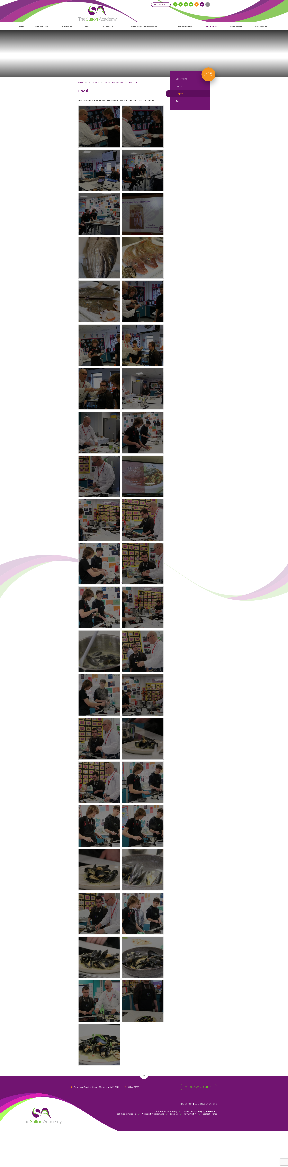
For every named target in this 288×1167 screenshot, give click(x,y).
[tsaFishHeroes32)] (142, 782)
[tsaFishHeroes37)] (99, 913)
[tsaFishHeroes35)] (99, 869)
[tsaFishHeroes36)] (142, 869)
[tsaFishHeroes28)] (142, 695)
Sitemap (174, 1114)
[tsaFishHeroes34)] (142, 826)
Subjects (133, 82)
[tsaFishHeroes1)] (99, 301)
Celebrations (181, 79)
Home (80, 82)
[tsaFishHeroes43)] (99, 1044)
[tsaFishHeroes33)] (99, 826)
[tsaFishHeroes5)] (99, 214)
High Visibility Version (126, 1114)
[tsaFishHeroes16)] (142, 432)
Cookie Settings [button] (210, 1114)
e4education (211, 1111)
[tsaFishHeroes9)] (99, 126)
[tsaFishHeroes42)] (142, 1001)
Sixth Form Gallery (114, 82)
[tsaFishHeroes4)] (142, 214)
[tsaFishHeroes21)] (99, 563)
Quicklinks (163, 5)
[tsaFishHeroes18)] (142, 476)
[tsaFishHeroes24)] (142, 607)
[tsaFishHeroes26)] (142, 651)
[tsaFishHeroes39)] (99, 957)
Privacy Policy (190, 1114)
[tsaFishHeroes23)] (99, 607)
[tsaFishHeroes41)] (99, 1001)
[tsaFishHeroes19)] (99, 520)
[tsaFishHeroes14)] (142, 388)
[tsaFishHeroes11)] (99, 345)
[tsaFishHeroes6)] (142, 170)
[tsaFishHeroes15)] (99, 432)
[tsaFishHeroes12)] (142, 345)
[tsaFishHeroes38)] (142, 913)
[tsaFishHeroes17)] (99, 476)
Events (179, 86)
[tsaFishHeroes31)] (99, 782)
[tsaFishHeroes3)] (99, 257)
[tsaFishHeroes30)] (142, 738)
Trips (178, 101)
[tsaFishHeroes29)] (99, 738)
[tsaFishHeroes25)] (99, 651)
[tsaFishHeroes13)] (99, 388)
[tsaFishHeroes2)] (142, 257)
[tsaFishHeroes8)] (142, 126)
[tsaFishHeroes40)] (142, 957)
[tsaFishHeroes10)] (142, 301)
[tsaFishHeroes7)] (99, 170)
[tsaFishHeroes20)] (142, 520)
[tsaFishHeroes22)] (142, 563)
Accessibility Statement (153, 1114)
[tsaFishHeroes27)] (99, 695)
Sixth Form (94, 82)
